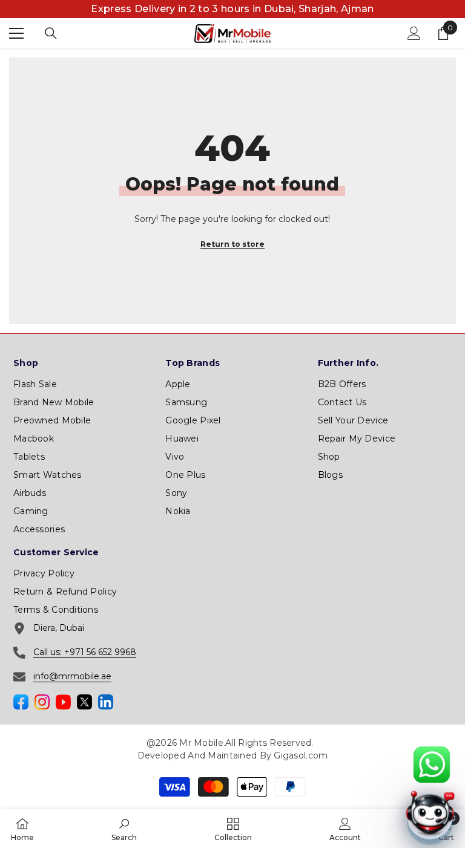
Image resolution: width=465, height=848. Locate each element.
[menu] (16, 33)
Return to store (232, 244)
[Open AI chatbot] (430, 817)
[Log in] (414, 33)
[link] (124, 829)
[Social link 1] (20, 701)
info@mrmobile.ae (72, 676)
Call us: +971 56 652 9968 (84, 652)
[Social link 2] (42, 701)
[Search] (51, 33)
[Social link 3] (63, 701)
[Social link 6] (105, 701)
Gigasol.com (301, 755)
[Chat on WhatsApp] (431, 765)
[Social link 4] (84, 701)
